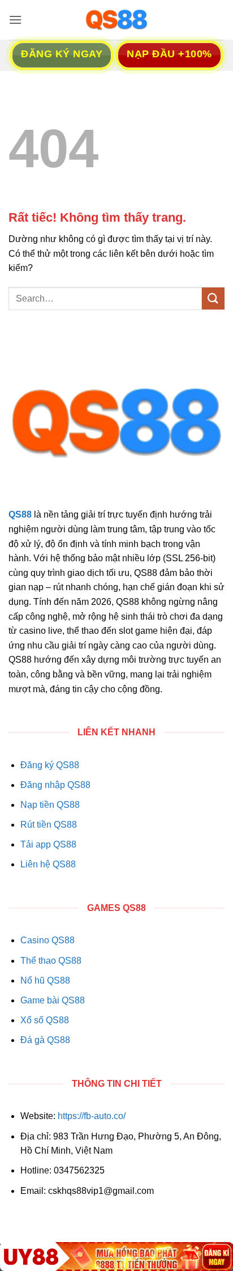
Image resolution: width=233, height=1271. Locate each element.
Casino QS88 (47, 940)
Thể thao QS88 (50, 960)
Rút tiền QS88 (48, 824)
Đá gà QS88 (45, 1040)
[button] (15, 19)
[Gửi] (213, 298)
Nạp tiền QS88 (50, 805)
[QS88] (116, 20)
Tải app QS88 (48, 844)
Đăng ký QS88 (49, 765)
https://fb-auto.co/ (92, 1116)
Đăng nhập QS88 (55, 785)
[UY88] (116, 1256)
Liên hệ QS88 (48, 864)
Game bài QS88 (52, 1000)
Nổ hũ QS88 (45, 980)
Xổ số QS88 (44, 1020)
